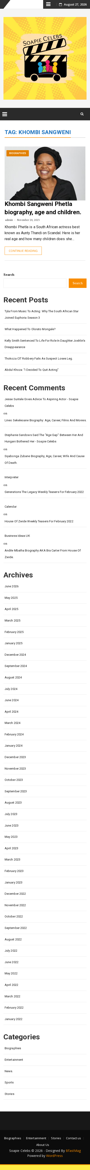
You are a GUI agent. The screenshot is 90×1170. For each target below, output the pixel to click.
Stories (9, 1094)
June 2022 (11, 962)
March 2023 (12, 859)
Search (9, 274)
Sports (9, 1082)
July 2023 (11, 814)
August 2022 (13, 939)
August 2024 (13, 677)
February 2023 (14, 871)
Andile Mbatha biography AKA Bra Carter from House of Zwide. (43, 554)
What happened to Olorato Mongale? (30, 329)
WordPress (54, 1155)
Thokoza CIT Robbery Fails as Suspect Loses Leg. (39, 358)
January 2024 (13, 745)
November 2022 (15, 905)
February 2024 (14, 734)
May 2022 (11, 973)
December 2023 (15, 757)
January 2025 (13, 643)
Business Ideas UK (17, 535)
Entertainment (14, 1059)
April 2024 (11, 711)
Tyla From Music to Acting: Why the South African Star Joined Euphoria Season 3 (41, 314)
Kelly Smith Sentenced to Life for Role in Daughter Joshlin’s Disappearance (45, 344)
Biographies (17, 153)
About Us (42, 1145)
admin (9, 220)
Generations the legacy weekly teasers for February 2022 (44, 492)
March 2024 (12, 723)
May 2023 (11, 836)
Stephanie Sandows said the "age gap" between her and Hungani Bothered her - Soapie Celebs (44, 438)
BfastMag (73, 1150)
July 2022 (11, 950)
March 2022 (12, 996)
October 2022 (14, 916)
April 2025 (11, 609)
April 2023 (11, 848)
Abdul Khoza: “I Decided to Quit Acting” (32, 369)
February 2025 (14, 632)
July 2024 (11, 689)
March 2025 (12, 620)
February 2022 (14, 1007)
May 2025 (11, 597)
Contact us (73, 1138)
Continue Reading (23, 251)
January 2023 (13, 882)
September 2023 (16, 791)
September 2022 (16, 928)
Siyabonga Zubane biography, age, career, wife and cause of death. (45, 459)
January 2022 (13, 1019)
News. (9, 1071)
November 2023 (15, 768)
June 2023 (11, 825)
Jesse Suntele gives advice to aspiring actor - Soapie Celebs (41, 402)
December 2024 (15, 654)
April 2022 (11, 985)
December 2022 (15, 893)
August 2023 (13, 802)
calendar (11, 506)
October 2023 (14, 780)
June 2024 (11, 700)
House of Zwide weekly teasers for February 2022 (39, 521)
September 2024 (16, 666)
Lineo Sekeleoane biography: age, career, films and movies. (46, 420)
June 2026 (11, 586)
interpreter (11, 477)
